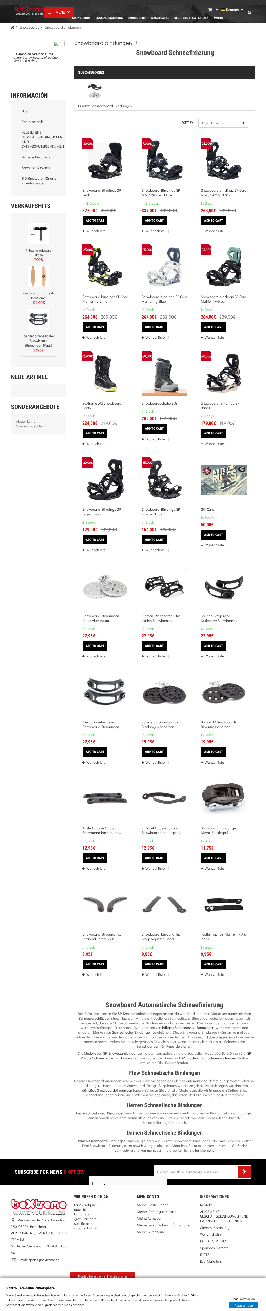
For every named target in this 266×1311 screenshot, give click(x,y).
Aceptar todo (244, 1305)
